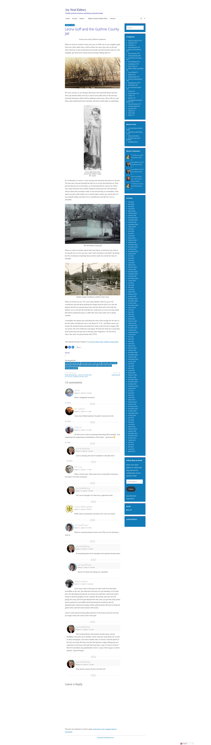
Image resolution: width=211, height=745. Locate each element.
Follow (131, 489)
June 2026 (131, 204)
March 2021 (131, 346)
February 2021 (132, 348)
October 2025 (132, 222)
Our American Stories (134, 87)
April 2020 (131, 370)
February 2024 (132, 267)
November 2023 (133, 274)
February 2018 (132, 429)
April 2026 (131, 208)
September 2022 (133, 305)
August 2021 (132, 334)
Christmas (131, 43)
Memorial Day (132, 77)
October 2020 (132, 357)
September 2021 (133, 332)
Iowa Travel (131, 66)
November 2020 (133, 355)
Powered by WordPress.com (105, 737)
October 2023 (132, 276)
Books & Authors (133, 40)
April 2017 (131, 449)
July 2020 (131, 363)
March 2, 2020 (70, 25)
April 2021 (131, 343)
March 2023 (131, 292)
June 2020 (131, 366)
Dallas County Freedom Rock (97, 18)
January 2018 (132, 431)
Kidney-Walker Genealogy (135, 68)
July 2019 (131, 390)
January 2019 (132, 404)
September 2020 (133, 359)
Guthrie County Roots (89, 365)
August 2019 (132, 388)
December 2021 (132, 325)
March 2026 (131, 211)
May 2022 (131, 314)
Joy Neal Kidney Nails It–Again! (134, 129)
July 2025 (131, 229)
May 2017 (131, 447)
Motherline (131, 85)
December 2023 (132, 271)
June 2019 (131, 393)
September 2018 (133, 413)
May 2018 (131, 422)
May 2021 (131, 341)
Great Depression (133, 55)
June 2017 (131, 444)
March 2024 (131, 265)
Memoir (130, 74)
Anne (77, 390)
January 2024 (132, 269)
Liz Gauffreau (81, 525)
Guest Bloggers (132, 61)
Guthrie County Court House (91, 363)
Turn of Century (72, 368)
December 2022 (132, 298)
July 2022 (131, 310)
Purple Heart (132, 93)
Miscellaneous (132, 83)
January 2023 (132, 296)
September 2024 (133, 251)
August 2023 (132, 280)
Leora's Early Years (105, 365)
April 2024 (131, 262)
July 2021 (131, 337)
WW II (130, 113)
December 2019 (132, 379)
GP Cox (78, 467)
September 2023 (133, 278)
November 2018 (133, 408)
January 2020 (132, 377)
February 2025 (132, 240)
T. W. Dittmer (135, 155)
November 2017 (133, 435)
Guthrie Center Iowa (73, 363)
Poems (130, 91)
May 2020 (131, 368)
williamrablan (81, 581)
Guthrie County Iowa (110, 363)
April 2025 (131, 235)
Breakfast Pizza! (133, 142)
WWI (129, 115)
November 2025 (133, 220)
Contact (112, 18)
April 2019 (131, 397)
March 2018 (131, 426)
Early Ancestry (132, 53)
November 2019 (133, 381)
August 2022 (132, 307)
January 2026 (132, 215)
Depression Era (132, 47)
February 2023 (132, 294)
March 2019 (131, 399)
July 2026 (131, 202)
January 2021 (132, 350)
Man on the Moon (133, 136)
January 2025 (132, 242)
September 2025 (133, 224)
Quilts (130, 95)
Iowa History (132, 64)
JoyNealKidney (131, 519)
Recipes (130, 98)
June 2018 (131, 420)
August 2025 (132, 226)
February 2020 (132, 375)
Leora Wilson (132, 72)
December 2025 (132, 217)
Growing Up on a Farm (135, 58)
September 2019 (133, 386)
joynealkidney (83, 448)
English (184, 743)
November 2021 (133, 328)
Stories (74, 18)
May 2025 (131, 233)
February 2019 (132, 402)
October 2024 (132, 249)
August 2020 (132, 361)
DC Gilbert (79, 408)
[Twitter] (144, 19)
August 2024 (132, 253)
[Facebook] (141, 19)
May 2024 (131, 260)
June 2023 (131, 285)
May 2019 (131, 395)
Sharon (78, 427)
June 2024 (131, 258)
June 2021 (131, 339)
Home (68, 18)
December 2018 (132, 406)
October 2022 (132, 303)
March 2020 (131, 372)
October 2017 (132, 438)
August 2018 (132, 415)
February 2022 (132, 321)
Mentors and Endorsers (135, 79)
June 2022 (131, 312)
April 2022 (131, 316)
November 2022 (133, 301)
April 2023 (131, 289)
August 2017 (132, 440)
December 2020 (132, 352)
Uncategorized (132, 106)
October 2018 (132, 411)
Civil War (130, 45)
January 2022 (132, 323)
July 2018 (131, 417)
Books (82, 18)
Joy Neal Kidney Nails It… (137, 157)
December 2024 (132, 244)
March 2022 (131, 319)
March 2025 (131, 238)
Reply (92, 404)
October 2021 (132, 330)
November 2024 (133, 247)
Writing (130, 111)
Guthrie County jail (73, 365)
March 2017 (131, 451)
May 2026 (131, 206)
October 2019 (132, 384)
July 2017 (131, 442)
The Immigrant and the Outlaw (134, 101)
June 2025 (131, 231)
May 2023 (131, 287)
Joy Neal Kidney (76, 10)
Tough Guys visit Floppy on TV (134, 132)
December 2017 (132, 433)
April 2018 (131, 424)
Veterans (131, 108)
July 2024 (131, 256)
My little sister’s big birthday (133, 138)
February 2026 (132, 213)
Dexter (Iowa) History (134, 49)
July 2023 (131, 283)
